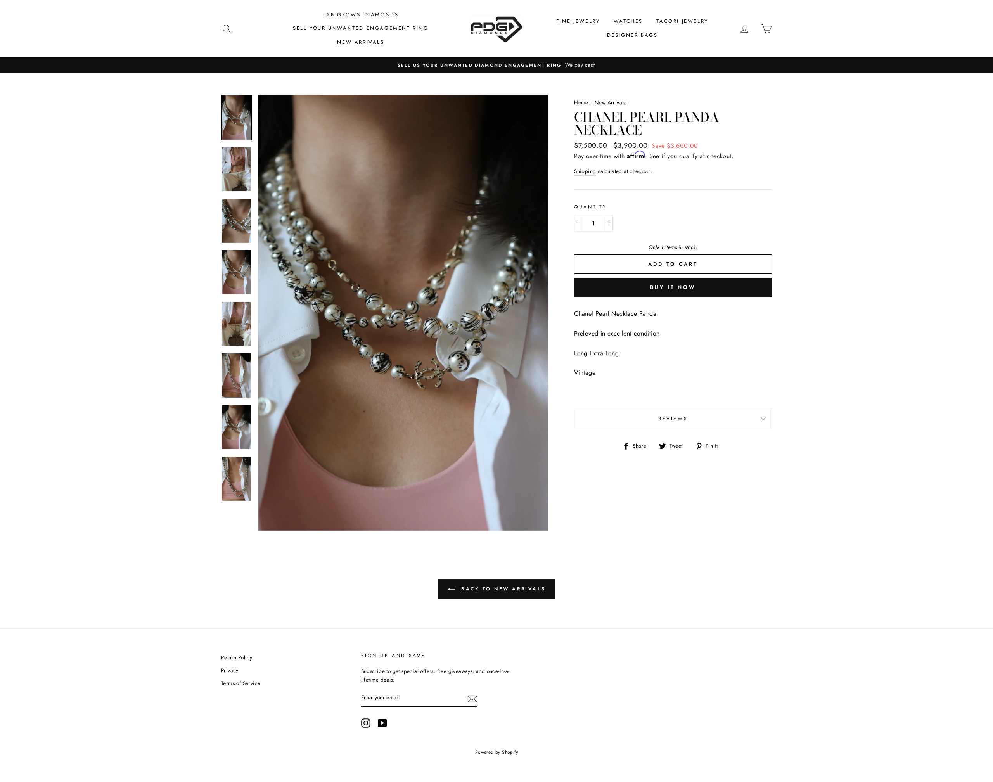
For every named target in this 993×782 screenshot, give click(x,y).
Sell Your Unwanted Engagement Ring (360, 28)
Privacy (230, 670)
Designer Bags (632, 35)
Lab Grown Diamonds (361, 14)
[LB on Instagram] (365, 723)
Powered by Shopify (496, 752)
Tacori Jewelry (682, 21)
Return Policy (236, 657)
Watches (628, 21)
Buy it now (673, 287)
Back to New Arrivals (502, 588)
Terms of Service (240, 683)
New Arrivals (360, 42)
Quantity (590, 206)
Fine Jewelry (578, 21)
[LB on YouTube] (382, 723)
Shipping (585, 171)
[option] (496, 65)
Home (581, 102)
